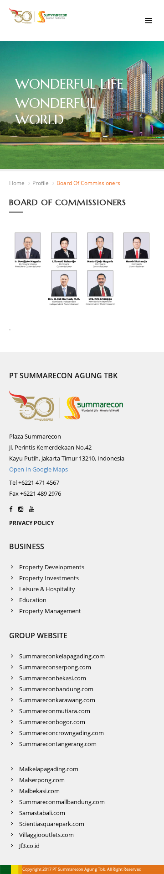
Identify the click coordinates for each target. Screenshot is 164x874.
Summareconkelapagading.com (62, 656)
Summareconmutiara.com (54, 711)
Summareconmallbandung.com (62, 802)
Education (32, 600)
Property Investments (49, 578)
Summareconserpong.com (55, 667)
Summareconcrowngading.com (61, 733)
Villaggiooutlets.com (46, 835)
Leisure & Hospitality (47, 589)
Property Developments (51, 567)
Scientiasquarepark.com (51, 824)
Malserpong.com (42, 780)
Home (17, 183)
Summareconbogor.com (52, 722)
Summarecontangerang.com (58, 744)
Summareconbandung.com (56, 689)
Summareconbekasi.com (52, 678)
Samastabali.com (42, 813)
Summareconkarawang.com (57, 700)
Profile (40, 183)
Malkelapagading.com (48, 769)
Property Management (50, 611)
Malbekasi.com (39, 791)
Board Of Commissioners (88, 183)
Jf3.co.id (29, 846)
